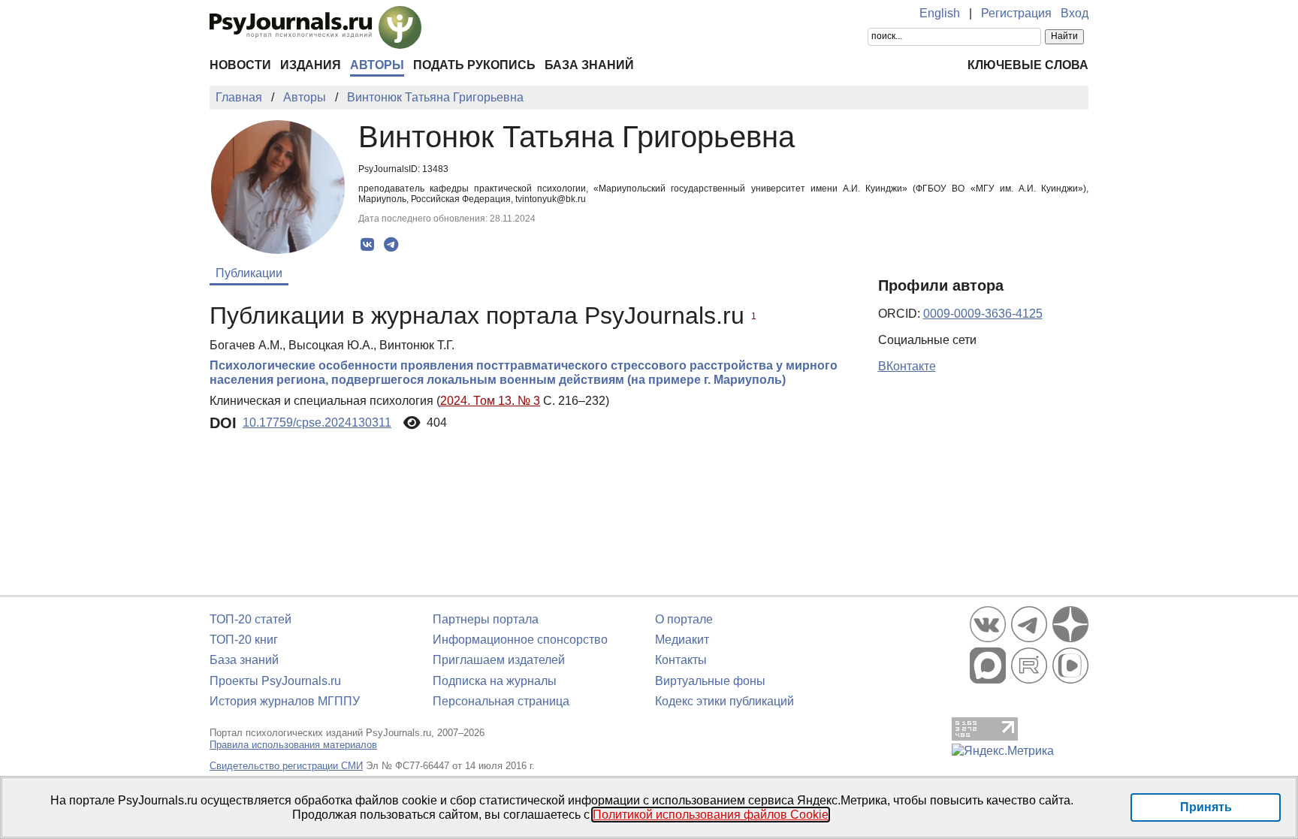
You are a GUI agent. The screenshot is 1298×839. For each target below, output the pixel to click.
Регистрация (1016, 13)
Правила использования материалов (293, 744)
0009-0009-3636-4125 (983, 313)
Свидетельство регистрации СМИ (286, 765)
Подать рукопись (474, 65)
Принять (1206, 807)
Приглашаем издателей (499, 659)
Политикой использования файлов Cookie (711, 814)
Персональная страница (501, 701)
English (939, 13)
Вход (1074, 13)
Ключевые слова (1027, 65)
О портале (684, 619)
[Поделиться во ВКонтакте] (367, 245)
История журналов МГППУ (285, 701)
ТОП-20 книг (244, 639)
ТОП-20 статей (250, 619)
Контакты (681, 659)
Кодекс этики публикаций (724, 701)
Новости (240, 65)
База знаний (589, 65)
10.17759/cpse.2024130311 (317, 422)
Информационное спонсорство (520, 639)
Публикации (249, 273)
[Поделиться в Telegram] (391, 245)
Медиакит (682, 639)
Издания (310, 65)
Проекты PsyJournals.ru (275, 681)
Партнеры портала (486, 619)
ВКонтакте (907, 366)
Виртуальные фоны (710, 681)
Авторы (377, 65)
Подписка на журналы (495, 681)
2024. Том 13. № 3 (490, 400)
